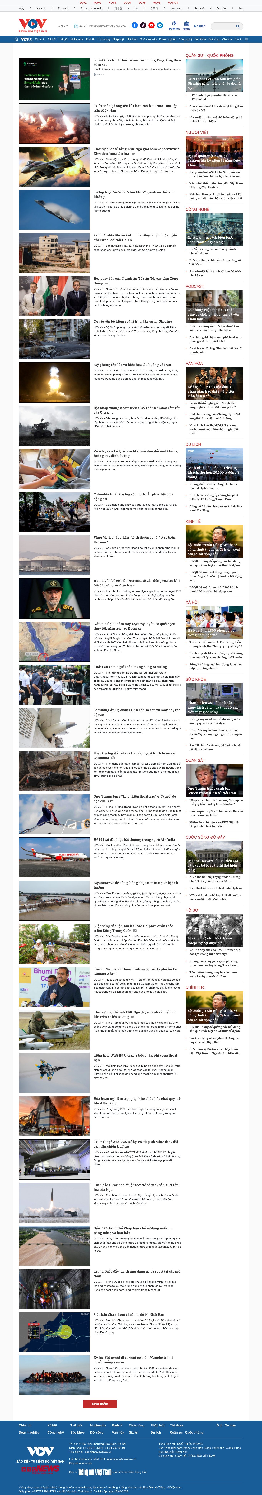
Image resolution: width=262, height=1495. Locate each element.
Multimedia (77, 39)
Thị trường (103, 39)
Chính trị (40, 39)
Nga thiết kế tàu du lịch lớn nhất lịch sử (215, 888)
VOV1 (83, 2)
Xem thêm (100, 1404)
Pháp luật (118, 39)
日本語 (118, 8)
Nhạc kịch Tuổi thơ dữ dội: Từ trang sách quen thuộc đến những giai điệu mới (214, 429)
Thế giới (63, 39)
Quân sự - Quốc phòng (186, 1432)
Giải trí (239, 39)
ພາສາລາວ (176, 8)
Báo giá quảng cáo (80, 1462)
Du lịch (156, 1432)
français (41, 8)
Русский (199, 8)
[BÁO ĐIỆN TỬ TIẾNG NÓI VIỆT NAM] (33, 25)
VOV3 (112, 2)
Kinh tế (90, 39)
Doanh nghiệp (167, 39)
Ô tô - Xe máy (148, 39)
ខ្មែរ (136, 8)
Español (221, 8)
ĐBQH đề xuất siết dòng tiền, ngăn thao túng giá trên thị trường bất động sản (215, 576)
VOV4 (127, 2)
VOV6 (156, 2)
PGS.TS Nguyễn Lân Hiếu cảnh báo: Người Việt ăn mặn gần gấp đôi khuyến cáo (215, 734)
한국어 (154, 8)
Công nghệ (185, 39)
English (199, 25)
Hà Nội (61, 25)
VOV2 (97, 2)
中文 (21, 8)
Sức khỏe (200, 39)
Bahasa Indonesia (91, 8)
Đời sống (213, 39)
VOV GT (173, 2)
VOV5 (142, 2)
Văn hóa (227, 39)
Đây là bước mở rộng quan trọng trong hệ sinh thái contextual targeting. (137, 68)
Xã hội (52, 39)
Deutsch (63, 8)
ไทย (241, 8)
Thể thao (131, 39)
